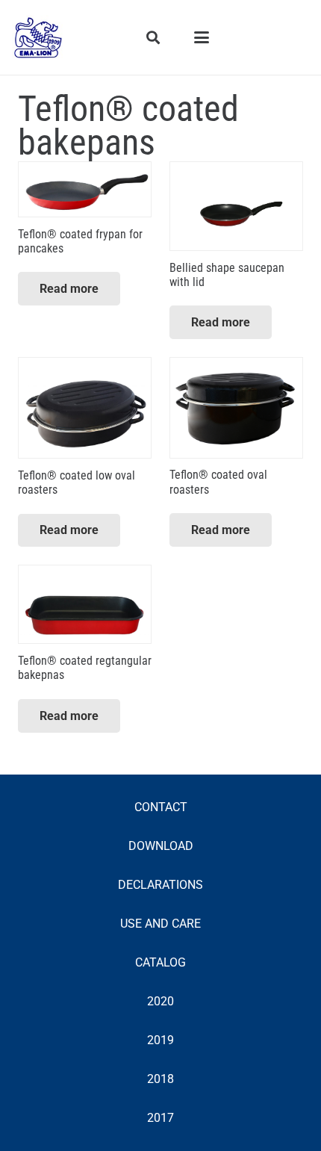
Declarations (160, 885)
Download (160, 846)
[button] (154, 37)
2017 (160, 1118)
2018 (160, 1079)
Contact (160, 807)
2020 (160, 1001)
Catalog (160, 962)
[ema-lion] (38, 37)
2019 (160, 1040)
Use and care (160, 923)
